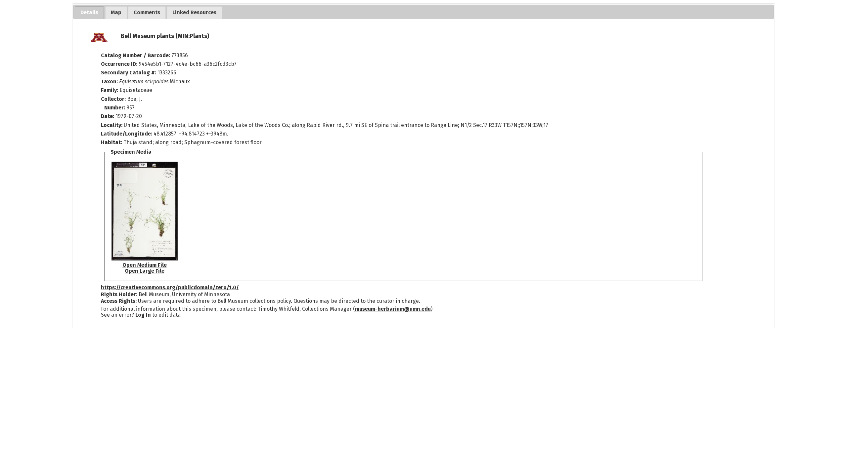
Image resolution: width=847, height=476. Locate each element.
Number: (115, 107)
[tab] (89, 12)
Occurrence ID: (120, 64)
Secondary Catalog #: (128, 72)
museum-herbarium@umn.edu (393, 309)
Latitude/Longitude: (126, 134)
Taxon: (109, 81)
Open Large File (144, 271)
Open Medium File (144, 265)
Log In (143, 315)
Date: (107, 116)
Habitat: (112, 142)
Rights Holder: (119, 294)
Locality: (111, 125)
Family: (109, 90)
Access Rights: (119, 301)
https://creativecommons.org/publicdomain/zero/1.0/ (170, 287)
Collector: (114, 99)
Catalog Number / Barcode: (136, 55)
